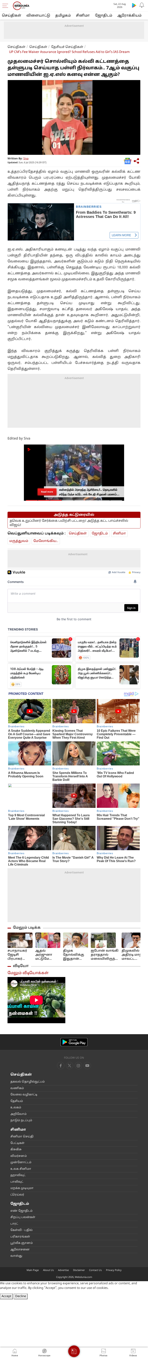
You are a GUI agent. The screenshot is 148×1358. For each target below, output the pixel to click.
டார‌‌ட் (14, 1224)
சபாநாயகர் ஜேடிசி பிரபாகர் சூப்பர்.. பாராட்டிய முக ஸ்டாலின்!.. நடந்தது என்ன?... (19, 955)
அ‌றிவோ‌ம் (18, 1114)
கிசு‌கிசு (16, 1149)
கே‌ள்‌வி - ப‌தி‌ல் (21, 1230)
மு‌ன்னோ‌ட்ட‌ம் (20, 1162)
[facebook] (60, 1065)
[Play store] (134, 5)
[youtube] (78, 1065)
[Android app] (74, 1042)
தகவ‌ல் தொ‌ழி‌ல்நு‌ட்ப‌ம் (27, 1082)
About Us (48, 1270)
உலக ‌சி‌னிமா (20, 1169)
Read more (47, 491)
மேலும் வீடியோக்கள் (28, 973)
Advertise (63, 1270)
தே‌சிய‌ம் (16, 1101)
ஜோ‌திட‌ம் (103, 15)
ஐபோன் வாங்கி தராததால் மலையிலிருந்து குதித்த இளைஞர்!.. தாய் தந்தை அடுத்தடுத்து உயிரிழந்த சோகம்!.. (105, 955)
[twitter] (69, 1065)
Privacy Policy (114, 1270)
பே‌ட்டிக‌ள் (17, 1143)
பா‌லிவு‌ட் (16, 1182)
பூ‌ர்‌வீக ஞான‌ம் (21, 1243)
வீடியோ (21, 966)
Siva (26, 158)
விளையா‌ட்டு (38, 15)
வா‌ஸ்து (16, 1256)
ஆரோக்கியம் (129, 15)
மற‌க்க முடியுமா (22, 1188)
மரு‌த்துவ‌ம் (18, 541)
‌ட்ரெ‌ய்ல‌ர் (17, 1195)
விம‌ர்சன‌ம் (18, 1156)
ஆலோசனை (20, 1250)
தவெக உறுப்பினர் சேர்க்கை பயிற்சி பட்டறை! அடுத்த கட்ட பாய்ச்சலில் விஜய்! (69, 523)
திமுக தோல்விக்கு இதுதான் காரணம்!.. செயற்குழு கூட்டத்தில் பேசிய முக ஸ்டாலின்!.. (73, 955)
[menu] (6, 6)
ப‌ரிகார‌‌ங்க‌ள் (20, 1237)
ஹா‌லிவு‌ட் (18, 1175)
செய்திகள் (11, 15)
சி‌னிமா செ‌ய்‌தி (22, 1137)
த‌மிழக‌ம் (63, 15)
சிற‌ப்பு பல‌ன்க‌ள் (22, 1217)
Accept (6, 1296)
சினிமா (83, 15)
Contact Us (95, 1270)
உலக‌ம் (15, 1107)
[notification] (142, 5)
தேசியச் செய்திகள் (67, 47)
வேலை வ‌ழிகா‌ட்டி (23, 1095)
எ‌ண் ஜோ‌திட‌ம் (21, 1211)
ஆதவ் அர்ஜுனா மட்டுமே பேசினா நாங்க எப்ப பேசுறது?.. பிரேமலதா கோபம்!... (45, 955)
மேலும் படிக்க (27, 927)
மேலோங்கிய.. (45, 541)
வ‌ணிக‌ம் (17, 1088)
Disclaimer (79, 1270)
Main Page (33, 1270)
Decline (20, 1296)
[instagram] (87, 1065)
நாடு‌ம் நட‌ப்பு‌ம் (21, 1120)
